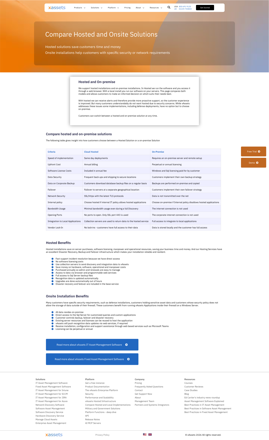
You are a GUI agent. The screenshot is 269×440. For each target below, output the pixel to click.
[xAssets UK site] (150, 435)
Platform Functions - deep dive (100, 412)
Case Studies (191, 390)
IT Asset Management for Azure (52, 401)
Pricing (127, 7)
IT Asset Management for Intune (52, 390)
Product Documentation (97, 386)
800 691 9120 (185, 6)
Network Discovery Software (50, 404)
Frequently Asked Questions (149, 386)
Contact (139, 390)
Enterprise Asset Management (51, 423)
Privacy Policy (102, 434)
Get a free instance (95, 383)
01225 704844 (185, 9)
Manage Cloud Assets (46, 419)
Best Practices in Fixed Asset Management (206, 412)
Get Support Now (143, 393)
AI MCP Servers (93, 423)
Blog (186, 393)
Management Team (144, 401)
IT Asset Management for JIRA (51, 397)
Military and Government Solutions (102, 408)
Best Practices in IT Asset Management (204, 404)
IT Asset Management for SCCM (52, 393)
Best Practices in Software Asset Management (207, 408)
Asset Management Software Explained (204, 401)
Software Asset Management (50, 408)
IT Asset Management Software (52, 383)
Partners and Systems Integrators (152, 404)
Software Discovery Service (49, 412)
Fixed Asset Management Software (53, 386)
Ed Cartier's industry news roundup (202, 397)
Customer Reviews (193, 386)
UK (175, 9)
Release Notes (92, 419)
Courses (188, 383)
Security (89, 393)
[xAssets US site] (144, 435)
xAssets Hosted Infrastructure (100, 401)
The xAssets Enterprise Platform (101, 390)
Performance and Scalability (99, 397)
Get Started (205, 7)
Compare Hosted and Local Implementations (108, 404)
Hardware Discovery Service (50, 415)
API (87, 415)
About (138, 397)
